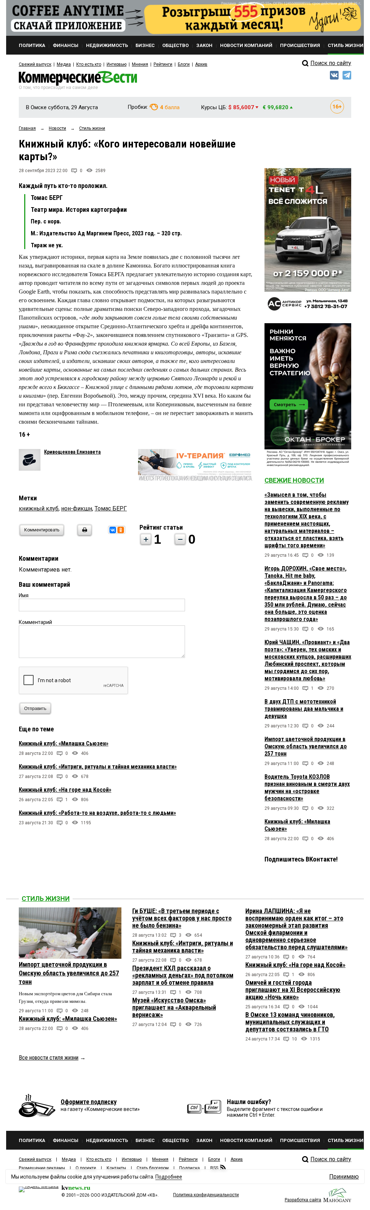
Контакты (116, 1168)
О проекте (86, 1168)
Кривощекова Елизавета (72, 452)
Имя (24, 595)
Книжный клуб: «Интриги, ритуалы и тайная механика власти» (98, 766)
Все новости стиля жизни (48, 1057)
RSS (214, 1168)
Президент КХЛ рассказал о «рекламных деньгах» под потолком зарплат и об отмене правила (182, 975)
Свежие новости (294, 480)
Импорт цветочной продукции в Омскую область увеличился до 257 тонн (305, 746)
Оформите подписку (89, 1102)
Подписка (189, 1168)
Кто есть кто (88, 64)
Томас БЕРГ (111, 508)
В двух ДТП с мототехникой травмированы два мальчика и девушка (303, 708)
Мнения (140, 64)
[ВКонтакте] (112, 530)
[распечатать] (83, 534)
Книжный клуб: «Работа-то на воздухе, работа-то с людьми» (97, 812)
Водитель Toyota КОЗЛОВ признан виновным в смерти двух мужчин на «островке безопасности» (307, 787)
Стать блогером (153, 1168)
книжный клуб (39, 508)
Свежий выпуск (35, 64)
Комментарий (35, 622)
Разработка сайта (303, 1199)
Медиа (64, 64)
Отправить (35, 708)
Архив (201, 64)
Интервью (116, 64)
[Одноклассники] (120, 530)
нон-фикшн (76, 508)
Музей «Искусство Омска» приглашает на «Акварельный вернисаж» (174, 1007)
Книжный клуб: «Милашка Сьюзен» (63, 743)
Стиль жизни (46, 898)
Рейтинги (163, 64)
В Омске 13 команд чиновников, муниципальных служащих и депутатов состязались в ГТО (290, 1022)
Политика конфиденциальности (206, 1194)
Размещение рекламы (42, 1168)
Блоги (184, 64)
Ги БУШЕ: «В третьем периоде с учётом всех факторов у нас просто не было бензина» (182, 918)
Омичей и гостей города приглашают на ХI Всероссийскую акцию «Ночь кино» (292, 990)
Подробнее (168, 1177)
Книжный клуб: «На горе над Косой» (65, 789)
